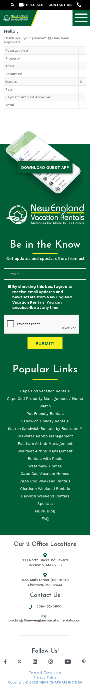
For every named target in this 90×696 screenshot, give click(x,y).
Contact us (60, 5)
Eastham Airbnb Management (45, 443)
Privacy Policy (45, 677)
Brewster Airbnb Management (45, 436)
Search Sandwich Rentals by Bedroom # (45, 428)
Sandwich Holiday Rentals (45, 421)
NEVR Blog (45, 511)
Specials (45, 503)
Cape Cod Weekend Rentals (45, 481)
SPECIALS (35, 5)
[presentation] (42, 324)
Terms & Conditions (45, 672)
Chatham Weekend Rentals (45, 488)
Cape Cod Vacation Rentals (45, 391)
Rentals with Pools (45, 458)
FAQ (45, 518)
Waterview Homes (45, 466)
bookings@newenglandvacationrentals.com (45, 620)
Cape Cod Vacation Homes (45, 473)
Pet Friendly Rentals (45, 413)
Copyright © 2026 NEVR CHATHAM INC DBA (45, 682)
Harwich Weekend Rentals (45, 496)
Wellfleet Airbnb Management (45, 451)
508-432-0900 (49, 606)
